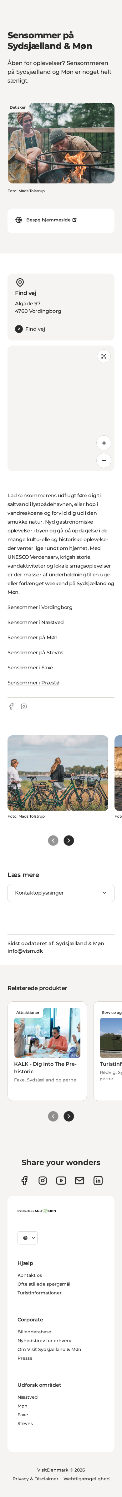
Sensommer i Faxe (30, 668)
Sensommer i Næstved (36, 622)
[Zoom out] (103, 460)
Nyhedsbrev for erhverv (44, 1340)
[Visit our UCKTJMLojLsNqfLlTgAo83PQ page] (61, 1180)
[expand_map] (104, 356)
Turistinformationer (40, 1293)
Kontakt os (30, 1275)
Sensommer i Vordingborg (40, 607)
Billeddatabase (34, 1332)
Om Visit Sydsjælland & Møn (49, 1349)
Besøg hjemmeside (48, 220)
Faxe (23, 1415)
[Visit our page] (42, 1180)
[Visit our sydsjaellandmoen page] (24, 1180)
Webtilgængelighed (87, 1479)
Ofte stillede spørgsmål (44, 1284)
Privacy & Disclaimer (35, 1479)
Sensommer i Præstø (33, 683)
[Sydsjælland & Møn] (37, 1211)
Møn (23, 1406)
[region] (61, 408)
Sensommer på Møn (33, 637)
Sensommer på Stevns (35, 653)
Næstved (28, 1397)
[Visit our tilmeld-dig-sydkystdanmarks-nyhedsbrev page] (79, 1180)
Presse (25, 1358)
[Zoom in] (103, 442)
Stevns (25, 1423)
